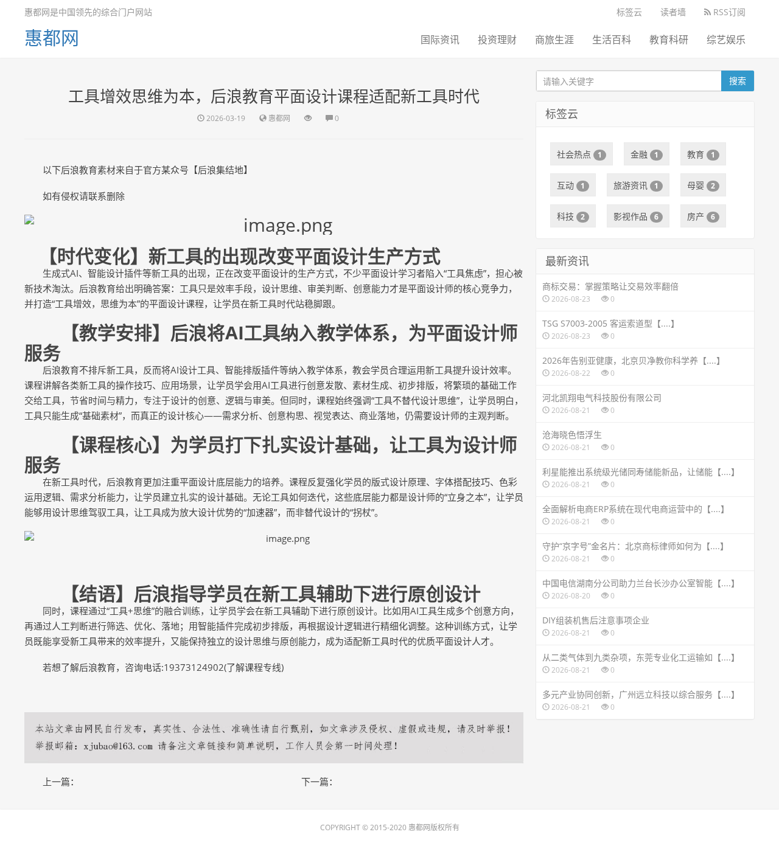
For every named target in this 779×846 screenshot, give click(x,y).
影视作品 (635, 216)
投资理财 (497, 39)
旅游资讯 (635, 185)
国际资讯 (440, 39)
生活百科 (611, 39)
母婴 (701, 185)
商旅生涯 (554, 39)
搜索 (737, 80)
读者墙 (673, 12)
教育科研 (668, 39)
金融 (644, 154)
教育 (701, 154)
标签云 (629, 12)
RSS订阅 (728, 12)
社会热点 (579, 154)
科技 (571, 216)
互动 (571, 185)
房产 (701, 216)
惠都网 (51, 37)
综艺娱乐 (726, 39)
